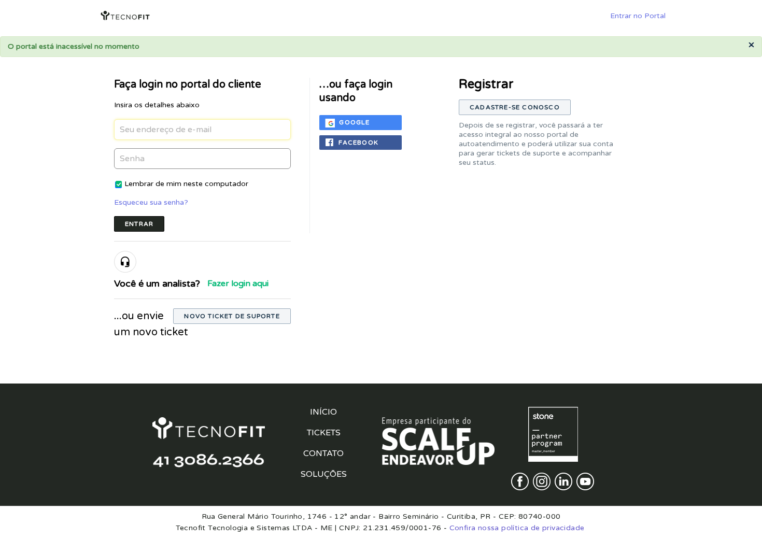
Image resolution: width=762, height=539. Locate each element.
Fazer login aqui (238, 283)
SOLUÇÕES (324, 474)
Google (354, 122)
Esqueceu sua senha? (151, 202)
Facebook (358, 142)
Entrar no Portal (638, 15)
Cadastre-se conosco (515, 107)
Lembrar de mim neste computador (186, 183)
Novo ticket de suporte (231, 316)
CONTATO (323, 453)
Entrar (139, 224)
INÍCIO (323, 412)
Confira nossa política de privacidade (517, 527)
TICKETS (324, 433)
